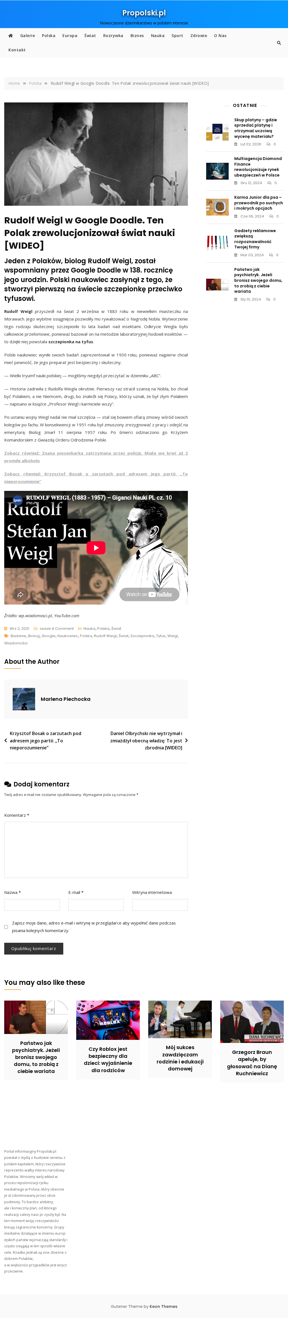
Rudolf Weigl (105, 636)
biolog (34, 636)
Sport (177, 35)
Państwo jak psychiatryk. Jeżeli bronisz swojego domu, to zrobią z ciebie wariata (258, 280)
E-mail (76, 892)
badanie (18, 636)
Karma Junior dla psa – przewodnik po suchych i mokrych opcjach (258, 203)
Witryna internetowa (152, 892)
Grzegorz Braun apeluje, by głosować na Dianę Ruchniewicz (252, 1063)
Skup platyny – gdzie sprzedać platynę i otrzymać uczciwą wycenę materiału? (255, 128)
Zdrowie (198, 35)
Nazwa (12, 892)
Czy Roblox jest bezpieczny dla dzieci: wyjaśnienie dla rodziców (108, 1059)
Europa (69, 35)
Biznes (137, 35)
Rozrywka (113, 35)
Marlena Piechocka (66, 699)
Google (48, 636)
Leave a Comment (57, 629)
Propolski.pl (144, 13)
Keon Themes (163, 1306)
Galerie (27, 35)
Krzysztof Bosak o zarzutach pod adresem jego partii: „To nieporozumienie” (45, 740)
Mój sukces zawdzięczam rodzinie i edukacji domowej (180, 1058)
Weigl (172, 636)
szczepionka (142, 636)
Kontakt (17, 49)
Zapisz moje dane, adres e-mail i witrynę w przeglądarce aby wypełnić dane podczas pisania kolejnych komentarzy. (94, 926)
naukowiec (67, 636)
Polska (48, 35)
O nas (220, 35)
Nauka (158, 35)
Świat (90, 35)
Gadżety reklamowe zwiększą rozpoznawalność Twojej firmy (255, 239)
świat (124, 636)
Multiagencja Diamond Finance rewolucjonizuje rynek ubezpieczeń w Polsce (258, 167)
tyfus (160, 636)
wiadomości (16, 643)
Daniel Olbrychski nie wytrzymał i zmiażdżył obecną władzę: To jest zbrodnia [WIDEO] (146, 740)
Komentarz (16, 815)
